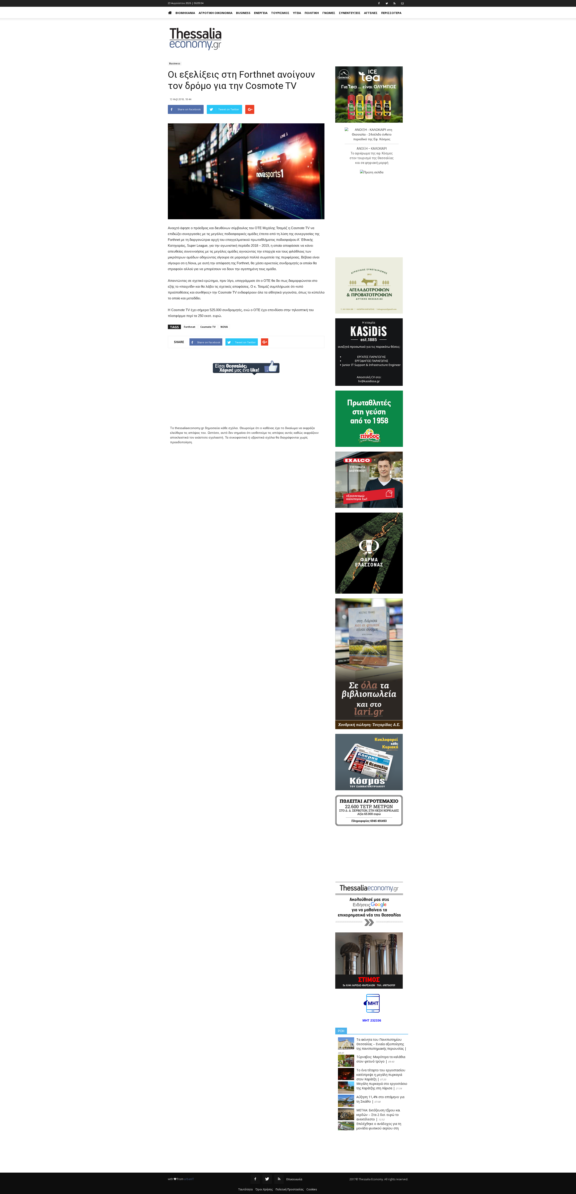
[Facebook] (255, 1179)
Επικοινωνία (294, 1179)
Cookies (311, 1189)
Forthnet (189, 326)
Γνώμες (328, 13)
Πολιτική (312, 13)
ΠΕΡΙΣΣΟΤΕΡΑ (391, 13)
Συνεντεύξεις (349, 13)
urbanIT (189, 1179)
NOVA (224, 326)
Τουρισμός (280, 13)
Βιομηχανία (185, 13)
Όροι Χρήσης (264, 1189)
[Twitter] (267, 1179)
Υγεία (297, 13)
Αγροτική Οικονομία (215, 13)
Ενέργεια (261, 13)
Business (243, 13)
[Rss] (279, 1179)
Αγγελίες (371, 13)
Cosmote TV (208, 326)
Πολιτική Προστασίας (290, 1189)
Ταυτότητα (245, 1189)
